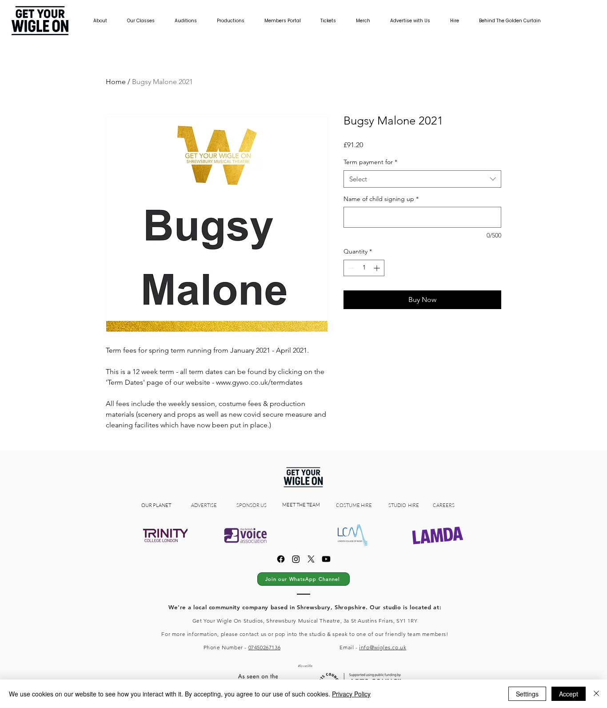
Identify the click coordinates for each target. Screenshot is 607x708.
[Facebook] (281, 559)
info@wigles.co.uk (382, 647)
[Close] (596, 694)
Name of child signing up (381, 199)
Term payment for (370, 162)
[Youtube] (326, 559)
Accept (568, 693)
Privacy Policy (351, 693)
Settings (527, 693)
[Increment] (377, 268)
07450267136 (264, 647)
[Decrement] (350, 268)
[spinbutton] (364, 268)
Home (116, 81)
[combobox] (422, 179)
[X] (311, 559)
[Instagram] (296, 559)
